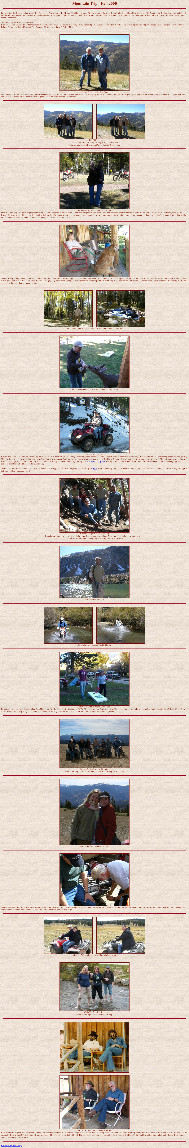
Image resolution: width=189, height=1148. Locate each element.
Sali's (95, 468)
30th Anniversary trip (95, 461)
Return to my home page (11, 1146)
